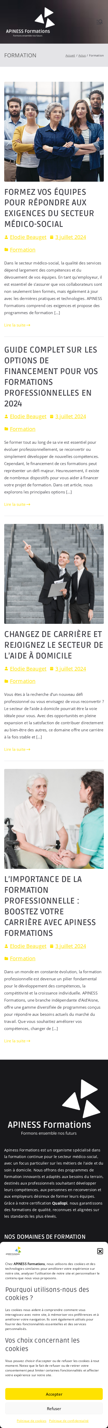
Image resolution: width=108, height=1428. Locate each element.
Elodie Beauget (28, 237)
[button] (100, 1251)
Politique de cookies (31, 1421)
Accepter (54, 1394)
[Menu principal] (99, 22)
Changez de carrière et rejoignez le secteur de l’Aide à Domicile (53, 645)
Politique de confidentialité (69, 1421)
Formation (22, 249)
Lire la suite (14, 325)
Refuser (54, 1408)
